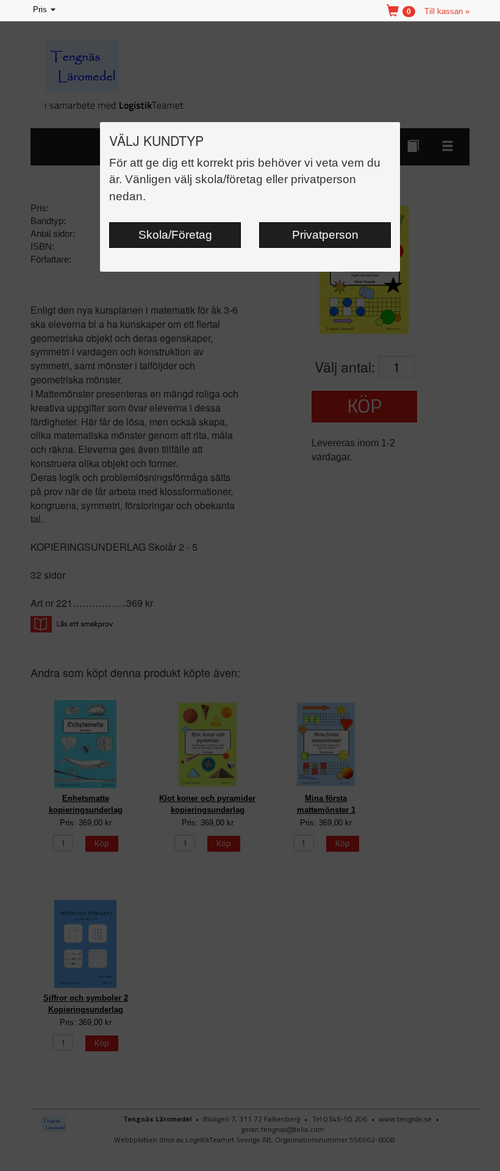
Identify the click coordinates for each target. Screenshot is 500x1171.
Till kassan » (447, 11)
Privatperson (325, 234)
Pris (45, 10)
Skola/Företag (175, 234)
